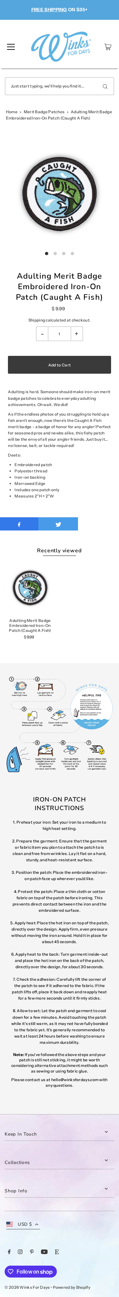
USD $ (25, 1224)
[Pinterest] (32, 1252)
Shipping (36, 320)
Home (12, 111)
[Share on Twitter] (58, 523)
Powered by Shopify (71, 1287)
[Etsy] (57, 1252)
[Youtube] (44, 1252)
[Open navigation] (11, 47)
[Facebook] (9, 1252)
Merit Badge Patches (44, 111)
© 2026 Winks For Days (27, 1287)
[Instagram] (20, 1252)
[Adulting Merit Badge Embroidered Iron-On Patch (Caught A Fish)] (30, 588)
